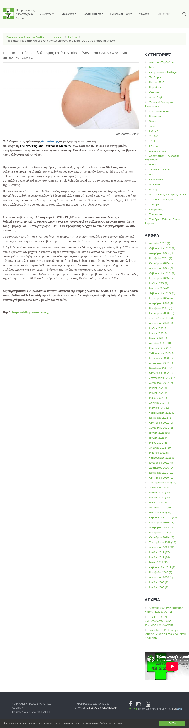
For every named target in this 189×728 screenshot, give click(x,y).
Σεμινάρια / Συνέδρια (161, 199)
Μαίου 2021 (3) (158, 442)
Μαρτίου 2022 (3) (159, 407)
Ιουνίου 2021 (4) (158, 437)
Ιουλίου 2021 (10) (159, 432)
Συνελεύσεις (156, 214)
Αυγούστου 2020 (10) (161, 487)
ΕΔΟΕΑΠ (154, 145)
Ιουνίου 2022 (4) (158, 392)
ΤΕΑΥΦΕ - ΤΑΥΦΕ (159, 169)
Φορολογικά (156, 179)
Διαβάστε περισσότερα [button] (111, 723)
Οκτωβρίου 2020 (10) (161, 477)
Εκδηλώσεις (156, 209)
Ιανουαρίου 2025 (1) (161, 278)
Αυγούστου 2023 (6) (161, 323)
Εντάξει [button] (172, 723)
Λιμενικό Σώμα (157, 150)
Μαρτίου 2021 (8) (159, 452)
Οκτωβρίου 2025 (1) (161, 263)
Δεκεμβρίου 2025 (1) (161, 253)
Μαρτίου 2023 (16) (160, 347)
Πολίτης (72, 36)
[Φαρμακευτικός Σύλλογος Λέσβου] (8, 13)
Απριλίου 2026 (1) (159, 243)
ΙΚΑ (151, 174)
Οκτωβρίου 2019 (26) (161, 537)
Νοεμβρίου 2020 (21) (161, 472)
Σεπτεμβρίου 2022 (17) (162, 377)
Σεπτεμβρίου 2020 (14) (162, 482)
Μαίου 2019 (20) (159, 562)
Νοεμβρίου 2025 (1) (160, 258)
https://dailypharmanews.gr (31, 312)
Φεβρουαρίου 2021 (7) (162, 457)
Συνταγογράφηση (159, 111)
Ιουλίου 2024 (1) (158, 283)
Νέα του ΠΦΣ (157, 82)
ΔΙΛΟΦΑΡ (155, 184)
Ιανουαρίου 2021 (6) (161, 462)
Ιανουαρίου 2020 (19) (161, 522)
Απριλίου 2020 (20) (160, 507)
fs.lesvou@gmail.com (101, 707)
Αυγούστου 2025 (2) (161, 268)
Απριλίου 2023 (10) (160, 342)
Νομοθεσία (155, 87)
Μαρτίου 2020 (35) (160, 512)
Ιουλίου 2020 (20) (159, 492)
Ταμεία (153, 125)
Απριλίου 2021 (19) (160, 447)
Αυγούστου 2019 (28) (161, 547)
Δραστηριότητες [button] (92, 13)
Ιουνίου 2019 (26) (159, 557)
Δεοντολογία (156, 97)
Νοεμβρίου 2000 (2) (160, 572)
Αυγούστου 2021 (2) (161, 427)
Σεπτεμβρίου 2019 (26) (162, 542)
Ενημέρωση (56, 36)
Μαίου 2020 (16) (159, 502)
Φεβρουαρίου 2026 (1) (162, 248)
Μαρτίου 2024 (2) (159, 288)
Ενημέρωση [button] (67, 13)
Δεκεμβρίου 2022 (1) (161, 362)
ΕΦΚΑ (152, 164)
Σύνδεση (144, 13)
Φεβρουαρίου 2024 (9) (162, 293)
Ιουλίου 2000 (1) (158, 582)
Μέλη (152, 67)
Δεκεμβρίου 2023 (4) (161, 303)
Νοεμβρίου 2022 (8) (160, 367)
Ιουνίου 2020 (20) (159, 497)
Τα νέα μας (155, 77)
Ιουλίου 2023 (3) (158, 328)
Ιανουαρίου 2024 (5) (161, 298)
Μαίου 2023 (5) (158, 337)
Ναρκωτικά (155, 116)
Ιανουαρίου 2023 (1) (161, 357)
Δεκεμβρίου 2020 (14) (161, 467)
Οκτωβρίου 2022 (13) (161, 372)
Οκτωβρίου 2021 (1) (161, 422)
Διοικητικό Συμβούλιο (161, 62)
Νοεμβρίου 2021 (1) (160, 417)
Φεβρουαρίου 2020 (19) (163, 517)
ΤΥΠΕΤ (153, 140)
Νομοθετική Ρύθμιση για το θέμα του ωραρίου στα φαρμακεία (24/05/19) (165, 634)
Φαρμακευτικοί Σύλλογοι (163, 72)
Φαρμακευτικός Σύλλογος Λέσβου (25, 36)
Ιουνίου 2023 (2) (158, 332)
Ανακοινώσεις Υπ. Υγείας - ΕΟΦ (167, 194)
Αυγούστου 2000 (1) (161, 577)
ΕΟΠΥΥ (153, 130)
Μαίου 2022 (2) (158, 397)
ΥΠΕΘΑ (153, 135)
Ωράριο (153, 120)
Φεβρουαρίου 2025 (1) (162, 273)
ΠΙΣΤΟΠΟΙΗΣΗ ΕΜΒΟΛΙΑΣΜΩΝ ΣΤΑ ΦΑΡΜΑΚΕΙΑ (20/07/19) (159, 620)
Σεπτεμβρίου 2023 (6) (162, 318)
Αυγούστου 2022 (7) (161, 382)
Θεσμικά (154, 92)
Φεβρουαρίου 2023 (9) (162, 352)
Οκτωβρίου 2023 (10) (161, 313)
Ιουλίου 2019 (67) (159, 552)
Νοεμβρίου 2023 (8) (160, 308)
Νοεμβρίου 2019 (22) (161, 532)
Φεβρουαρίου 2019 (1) (162, 567)
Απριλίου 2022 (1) (159, 402)
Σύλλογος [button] (45, 13)
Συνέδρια (154, 204)
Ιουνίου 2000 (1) (158, 587)
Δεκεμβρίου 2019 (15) (161, 527)
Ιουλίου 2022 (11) (159, 387)
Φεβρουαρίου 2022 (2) (162, 412)
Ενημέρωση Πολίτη (121, 13)
